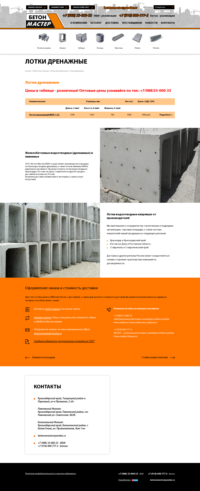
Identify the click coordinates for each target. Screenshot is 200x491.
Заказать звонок (35, 7)
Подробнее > (165, 115)
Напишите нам (57, 7)
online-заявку (52, 309)
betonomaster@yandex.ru (120, 8)
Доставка (112, 23)
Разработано (124, 480)
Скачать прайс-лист (81, 7)
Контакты (168, 23)
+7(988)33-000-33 (155, 91)
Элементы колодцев (43, 357)
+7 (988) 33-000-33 (77, 16)
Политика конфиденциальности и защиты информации (50, 474)
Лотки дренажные (77, 71)
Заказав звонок (42, 317)
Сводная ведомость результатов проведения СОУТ (64, 341)
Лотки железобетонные (59, 71)
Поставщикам (132, 23)
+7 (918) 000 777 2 (157, 474)
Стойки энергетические (155, 357)
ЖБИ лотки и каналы (41, 71)
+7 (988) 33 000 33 (128, 474)
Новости (151, 23)
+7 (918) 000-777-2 (133, 16)
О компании (78, 23)
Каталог (96, 23)
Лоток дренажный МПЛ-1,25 (44, 115)
